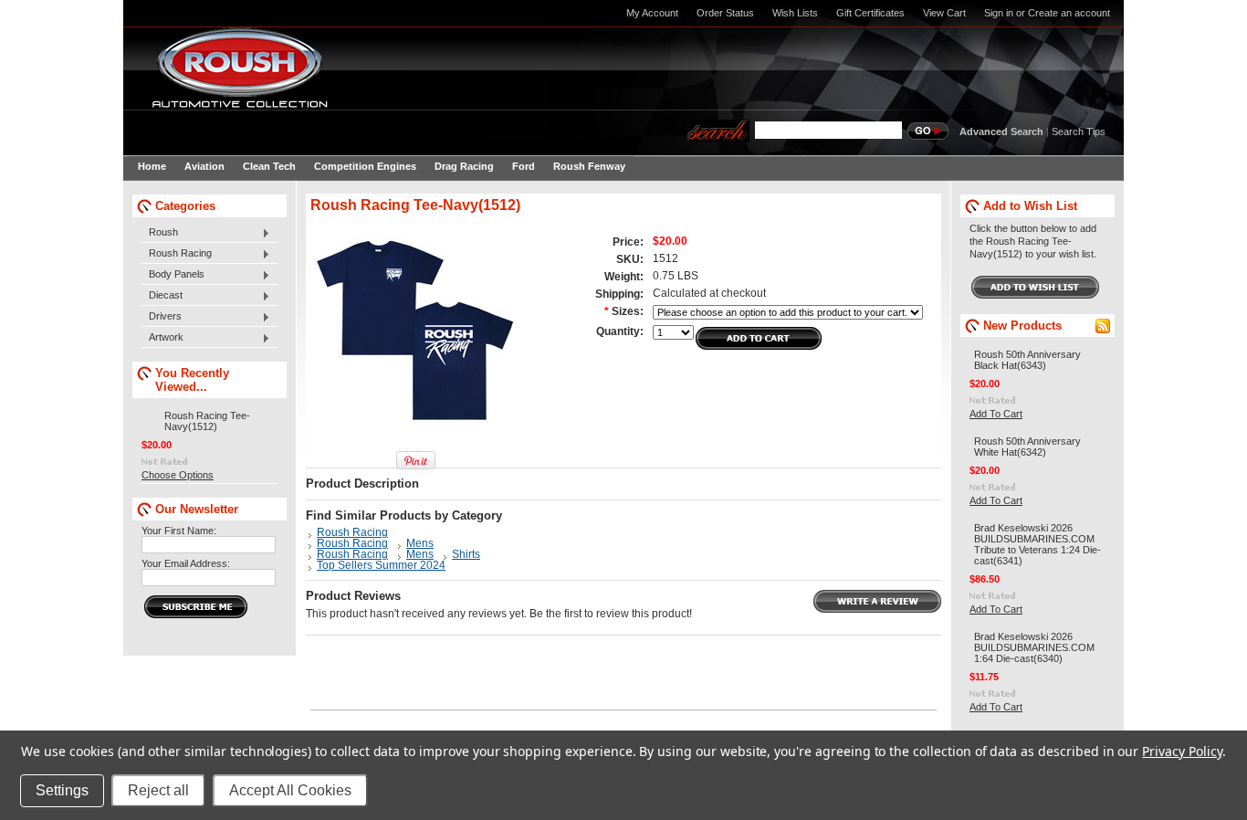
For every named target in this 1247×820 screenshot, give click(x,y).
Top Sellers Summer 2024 (381, 565)
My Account (652, 12)
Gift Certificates (870, 12)
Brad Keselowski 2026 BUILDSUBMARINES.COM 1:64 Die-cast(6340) (1034, 647)
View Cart (944, 12)
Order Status (725, 12)
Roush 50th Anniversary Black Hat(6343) (1027, 360)
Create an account (1069, 12)
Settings (62, 790)
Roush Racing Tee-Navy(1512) (207, 421)
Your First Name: (178, 530)
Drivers (161, 316)
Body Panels (172, 274)
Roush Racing (176, 253)
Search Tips (1079, 131)
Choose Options (177, 474)
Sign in (998, 12)
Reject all (158, 790)
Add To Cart (995, 413)
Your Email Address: (185, 563)
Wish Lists (795, 12)
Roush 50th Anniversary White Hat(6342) (1027, 446)
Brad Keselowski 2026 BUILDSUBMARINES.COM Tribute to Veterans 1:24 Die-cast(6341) (1037, 544)
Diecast (162, 295)
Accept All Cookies (290, 790)
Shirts (466, 554)
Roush (159, 232)
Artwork (162, 337)
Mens (420, 543)
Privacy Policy (1181, 751)
